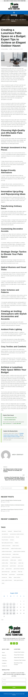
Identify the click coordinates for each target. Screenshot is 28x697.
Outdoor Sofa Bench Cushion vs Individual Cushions (12, 505)
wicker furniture (17, 577)
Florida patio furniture (5, 406)
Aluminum (4, 531)
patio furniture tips (6, 571)
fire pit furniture (5, 539)
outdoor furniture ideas (7, 551)
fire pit (17, 537)
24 (4, 613)
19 (10, 610)
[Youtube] (17, 643)
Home (3, 652)
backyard (10, 531)
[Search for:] (12, 488)
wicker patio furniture (18, 580)
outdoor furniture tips (6, 554)
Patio (11, 49)
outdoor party (13, 560)
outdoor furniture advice (16, 548)
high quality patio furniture (7, 542)
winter (3, 583)
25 (7, 613)
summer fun (4, 577)
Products (4, 657)
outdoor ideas (16, 554)
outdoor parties (5, 560)
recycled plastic (20, 574)
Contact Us (4, 665)
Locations (4, 663)
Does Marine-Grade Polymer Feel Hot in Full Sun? (12, 509)
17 (4, 610)
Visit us (14, 121)
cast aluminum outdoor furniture (17, 534)
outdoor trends (5, 565)
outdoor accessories (6, 545)
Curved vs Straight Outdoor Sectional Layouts (11, 500)
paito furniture (13, 565)
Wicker (10, 577)
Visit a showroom (7, 423)
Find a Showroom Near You (10, 417)
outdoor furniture (5, 548)
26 (10, 613)
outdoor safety (5, 562)
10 (4, 607)
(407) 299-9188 (17, 423)
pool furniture (12, 574)
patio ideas (13, 571)
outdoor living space (16, 557)
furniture (12, 539)
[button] (14, 12)
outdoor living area (6, 557)
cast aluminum (5, 534)
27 (14, 613)
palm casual (20, 565)
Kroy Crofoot (5, 49)
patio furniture (9, 568)
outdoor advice (15, 545)
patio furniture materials (19, 568)
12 (10, 607)
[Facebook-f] (11, 643)
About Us (4, 655)
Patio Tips (20, 571)
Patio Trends (4, 574)
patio (3, 568)
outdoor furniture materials (19, 551)
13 (14, 607)
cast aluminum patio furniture (8, 537)
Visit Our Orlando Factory (10, 419)
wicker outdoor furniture (7, 580)
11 (7, 607)
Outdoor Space (13, 562)
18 (7, 610)
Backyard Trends (17, 531)
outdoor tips (20, 562)
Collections (4, 660)
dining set (9, 156)
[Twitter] (14, 643)
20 (14, 610)
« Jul (2, 619)
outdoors (20, 560)
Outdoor (16, 542)
